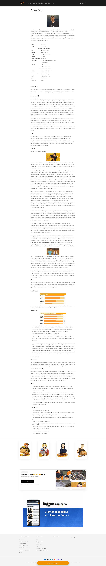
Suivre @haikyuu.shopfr (27, 481)
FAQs (37, 546)
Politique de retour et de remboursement (24, 542)
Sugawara (37, 210)
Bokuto (35, 166)
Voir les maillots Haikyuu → (53, 563)
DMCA (20, 552)
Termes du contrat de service (25, 550)
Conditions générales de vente (76, 561)
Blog (37, 539)
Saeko (59, 348)
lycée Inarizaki (56, 30)
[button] (29, 3)
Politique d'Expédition (23, 545)
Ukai (49, 164)
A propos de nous (39, 541)
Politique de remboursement (42, 550)
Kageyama (33, 186)
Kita (56, 235)
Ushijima (35, 350)
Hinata (52, 172)
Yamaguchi (61, 193)
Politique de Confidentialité (24, 547)
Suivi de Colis (21, 539)
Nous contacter (39, 544)
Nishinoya (39, 245)
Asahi (51, 191)
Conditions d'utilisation (41, 548)
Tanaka (59, 183)
